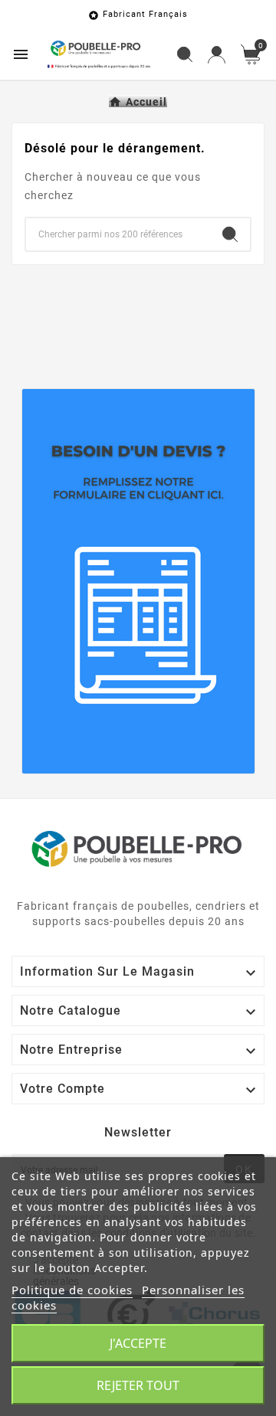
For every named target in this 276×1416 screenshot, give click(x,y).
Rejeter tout (138, 1385)
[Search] (230, 234)
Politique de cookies (72, 1289)
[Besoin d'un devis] (138, 581)
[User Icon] (216, 55)
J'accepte (138, 1343)
